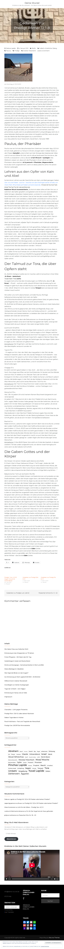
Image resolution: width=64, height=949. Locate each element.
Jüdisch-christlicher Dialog (48, 48)
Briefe (34, 48)
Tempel (40, 768)
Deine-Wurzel (32, 3)
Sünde (34, 768)
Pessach (30, 762)
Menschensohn (12, 760)
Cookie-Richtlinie (45, 946)
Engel (38, 751)
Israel (44, 754)
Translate (11, 912)
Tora (46, 768)
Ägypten (25, 774)
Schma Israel (12, 768)
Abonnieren (11, 839)
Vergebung (22, 771)
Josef (26, 757)
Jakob (50, 754)
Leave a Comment (43, 51)
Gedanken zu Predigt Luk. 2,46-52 (17, 593)
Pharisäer (38, 762)
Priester (30, 765)
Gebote (18, 754)
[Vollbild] (57, 879)
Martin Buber (45, 757)
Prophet (36, 765)
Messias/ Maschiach (26, 760)
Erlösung (52, 751)
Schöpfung (20, 768)
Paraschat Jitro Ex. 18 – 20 (27, 815)
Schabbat (50, 765)
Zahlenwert (14, 774)
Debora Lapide (11, 48)
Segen (28, 768)
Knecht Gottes (32, 757)
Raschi (43, 765)
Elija (35, 751)
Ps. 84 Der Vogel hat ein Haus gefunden (39, 811)
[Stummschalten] (55, 879)
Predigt (17, 51)
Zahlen (48, 771)
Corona (25, 751)
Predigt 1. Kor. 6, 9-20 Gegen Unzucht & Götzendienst (10, 579)
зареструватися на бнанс (13, 803)
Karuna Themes (54, 937)
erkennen (44, 751)
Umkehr (12, 771)
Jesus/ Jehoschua (16, 757)
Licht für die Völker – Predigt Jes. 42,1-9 (30, 807)
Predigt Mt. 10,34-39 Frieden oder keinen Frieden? (33, 799)
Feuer (13, 754)
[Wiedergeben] (6, 879)
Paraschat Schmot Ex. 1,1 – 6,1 (48, 593)
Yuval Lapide (36, 771)
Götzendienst (34, 754)
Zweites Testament (29, 51)
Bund (21, 751)
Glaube (25, 754)
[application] (32, 865)
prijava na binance (10, 815)
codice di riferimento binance (14, 811)
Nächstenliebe (12, 762)
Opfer (19, 762)
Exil (9, 754)
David (30, 751)
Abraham (13, 751)
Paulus (8, 51)
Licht (38, 757)
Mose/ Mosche (42, 760)
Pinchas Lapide (17, 765)
